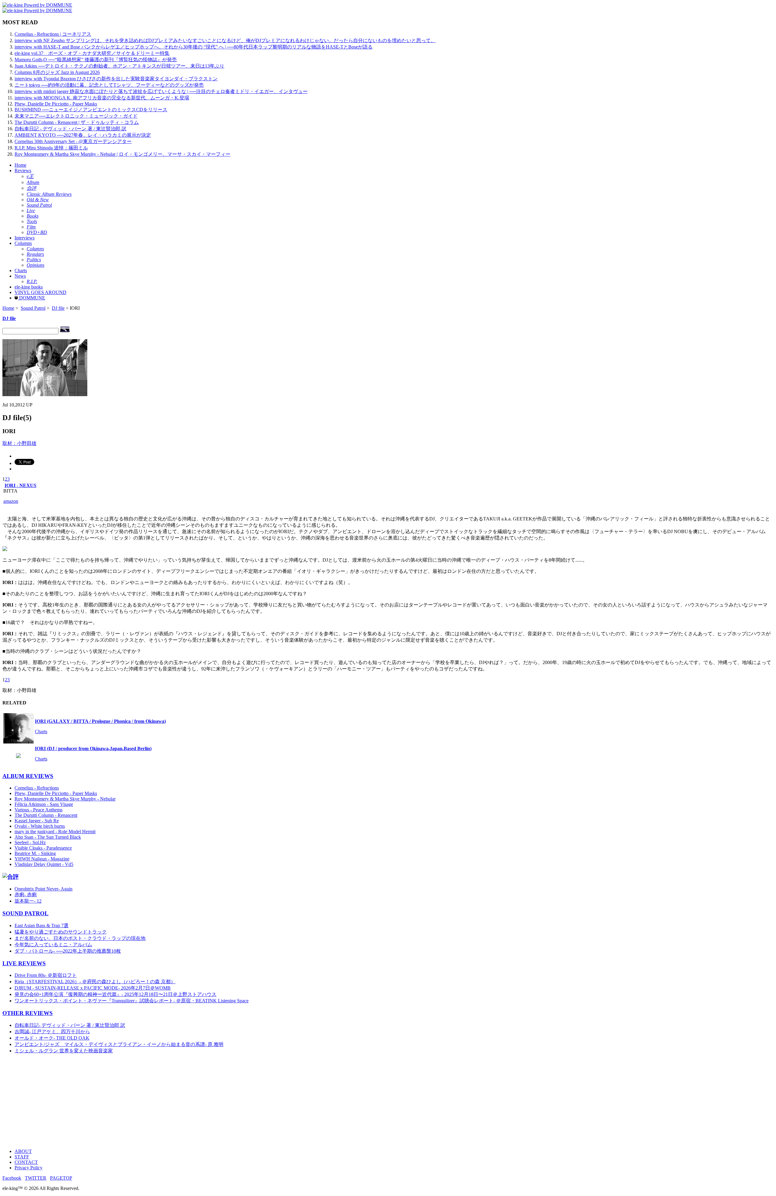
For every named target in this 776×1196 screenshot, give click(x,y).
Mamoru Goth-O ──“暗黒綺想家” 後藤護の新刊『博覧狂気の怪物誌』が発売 (96, 59)
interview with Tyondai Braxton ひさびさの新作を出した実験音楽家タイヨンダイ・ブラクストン (116, 78)
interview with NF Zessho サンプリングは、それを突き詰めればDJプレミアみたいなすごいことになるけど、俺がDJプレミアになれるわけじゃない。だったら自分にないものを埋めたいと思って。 (225, 40)
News (20, 276)
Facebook (11, 1178)
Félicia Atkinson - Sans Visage (44, 804)
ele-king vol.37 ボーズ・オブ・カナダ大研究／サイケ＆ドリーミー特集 (92, 53)
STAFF (22, 1156)
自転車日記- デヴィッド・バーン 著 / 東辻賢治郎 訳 (70, 1025)
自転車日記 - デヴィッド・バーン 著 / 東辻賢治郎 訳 (70, 128)
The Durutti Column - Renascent (46, 815)
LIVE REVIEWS (24, 963)
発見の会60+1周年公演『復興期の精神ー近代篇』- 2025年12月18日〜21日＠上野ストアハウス (115, 994)
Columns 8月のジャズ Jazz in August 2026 (57, 72)
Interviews (25, 237)
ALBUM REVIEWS (27, 776)
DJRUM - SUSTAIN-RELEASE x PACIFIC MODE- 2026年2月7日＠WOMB (93, 988)
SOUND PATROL (25, 913)
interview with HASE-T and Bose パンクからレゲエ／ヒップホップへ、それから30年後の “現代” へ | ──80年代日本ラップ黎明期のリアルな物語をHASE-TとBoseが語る (194, 46)
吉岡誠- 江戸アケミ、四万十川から (52, 1031)
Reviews (23, 170)
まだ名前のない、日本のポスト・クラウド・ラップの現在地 (80, 938)
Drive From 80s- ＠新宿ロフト (46, 975)
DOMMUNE (31, 297)
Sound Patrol (33, 308)
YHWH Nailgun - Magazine (42, 858)
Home (20, 165)
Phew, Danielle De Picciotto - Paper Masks (56, 103)
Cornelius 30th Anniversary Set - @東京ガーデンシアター (73, 141)
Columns (23, 243)
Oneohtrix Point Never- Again (43, 888)
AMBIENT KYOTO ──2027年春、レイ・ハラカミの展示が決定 (83, 135)
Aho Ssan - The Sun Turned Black (48, 837)
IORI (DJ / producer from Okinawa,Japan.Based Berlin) (93, 748)
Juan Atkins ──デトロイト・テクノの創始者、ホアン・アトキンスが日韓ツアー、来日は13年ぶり (119, 65)
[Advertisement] (184, 1101)
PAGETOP (61, 1178)
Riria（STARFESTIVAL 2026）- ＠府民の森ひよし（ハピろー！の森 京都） (95, 981)
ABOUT (23, 1151)
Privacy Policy (28, 1167)
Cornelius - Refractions (37, 787)
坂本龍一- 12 (28, 901)
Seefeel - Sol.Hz (30, 842)
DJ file (58, 308)
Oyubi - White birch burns (40, 826)
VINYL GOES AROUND (40, 292)
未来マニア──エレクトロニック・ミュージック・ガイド (76, 116)
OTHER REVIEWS (27, 1013)
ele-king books (29, 286)
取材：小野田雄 (19, 443)
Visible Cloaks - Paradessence (43, 847)
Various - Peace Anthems (38, 809)
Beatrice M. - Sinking (35, 853)
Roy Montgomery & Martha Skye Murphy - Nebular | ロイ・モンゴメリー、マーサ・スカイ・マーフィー (122, 154)
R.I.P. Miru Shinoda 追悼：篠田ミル (51, 147)
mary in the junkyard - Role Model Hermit (55, 831)
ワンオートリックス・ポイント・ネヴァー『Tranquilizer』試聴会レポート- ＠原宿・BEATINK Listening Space (132, 1000)
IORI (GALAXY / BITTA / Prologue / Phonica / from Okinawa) (100, 721)
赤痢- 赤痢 (26, 894)
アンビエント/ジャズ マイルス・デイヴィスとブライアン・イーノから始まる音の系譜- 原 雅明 (119, 1044)
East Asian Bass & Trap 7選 (42, 925)
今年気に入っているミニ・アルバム (53, 944)
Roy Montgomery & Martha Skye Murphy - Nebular (65, 798)
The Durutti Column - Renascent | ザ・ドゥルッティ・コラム (77, 122)
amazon (10, 501)
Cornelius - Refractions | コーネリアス (53, 34)
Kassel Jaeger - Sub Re (37, 820)
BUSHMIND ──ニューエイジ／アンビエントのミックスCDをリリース (91, 109)
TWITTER (35, 1178)
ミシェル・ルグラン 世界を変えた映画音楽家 (64, 1050)
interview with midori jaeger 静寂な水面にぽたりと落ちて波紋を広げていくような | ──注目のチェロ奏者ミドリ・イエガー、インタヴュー (161, 91)
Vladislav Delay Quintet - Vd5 (44, 864)
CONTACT (26, 1162)
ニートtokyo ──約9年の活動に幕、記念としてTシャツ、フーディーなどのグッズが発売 (109, 85)
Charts (21, 270)
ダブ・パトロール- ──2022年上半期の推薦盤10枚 (68, 951)
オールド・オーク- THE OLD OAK (52, 1038)
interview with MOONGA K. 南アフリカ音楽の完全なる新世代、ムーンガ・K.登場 (102, 97)
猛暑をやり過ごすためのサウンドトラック (61, 931)
